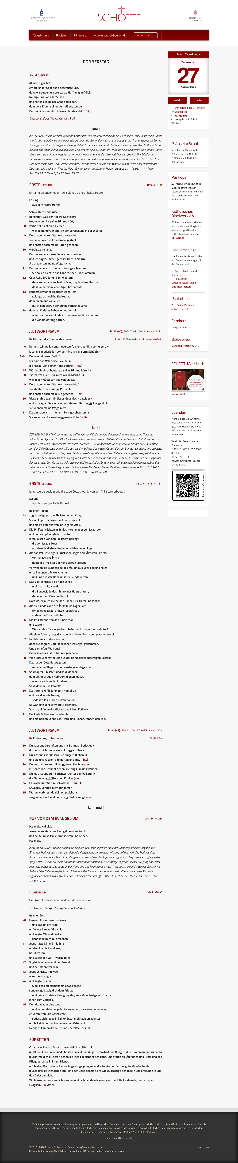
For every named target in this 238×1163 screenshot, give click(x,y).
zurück (177, 100)
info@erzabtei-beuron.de (89, 1147)
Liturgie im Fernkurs (181, 327)
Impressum (112, 1138)
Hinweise (80, 35)
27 (187, 74)
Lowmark (122, 1151)
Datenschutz (125, 1138)
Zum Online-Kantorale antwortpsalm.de (182, 307)
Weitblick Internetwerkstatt (68, 1151)
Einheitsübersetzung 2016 (185, 346)
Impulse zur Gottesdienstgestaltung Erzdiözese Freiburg (183, 282)
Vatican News (178, 162)
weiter (199, 100)
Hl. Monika (181, 115)
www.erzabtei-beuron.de (109, 35)
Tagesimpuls (41, 35)
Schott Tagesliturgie (188, 54)
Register (61, 35)
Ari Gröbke (97, 1151)
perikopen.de (178, 199)
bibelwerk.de (177, 238)
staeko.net (151, 1132)
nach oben (203, 1147)
